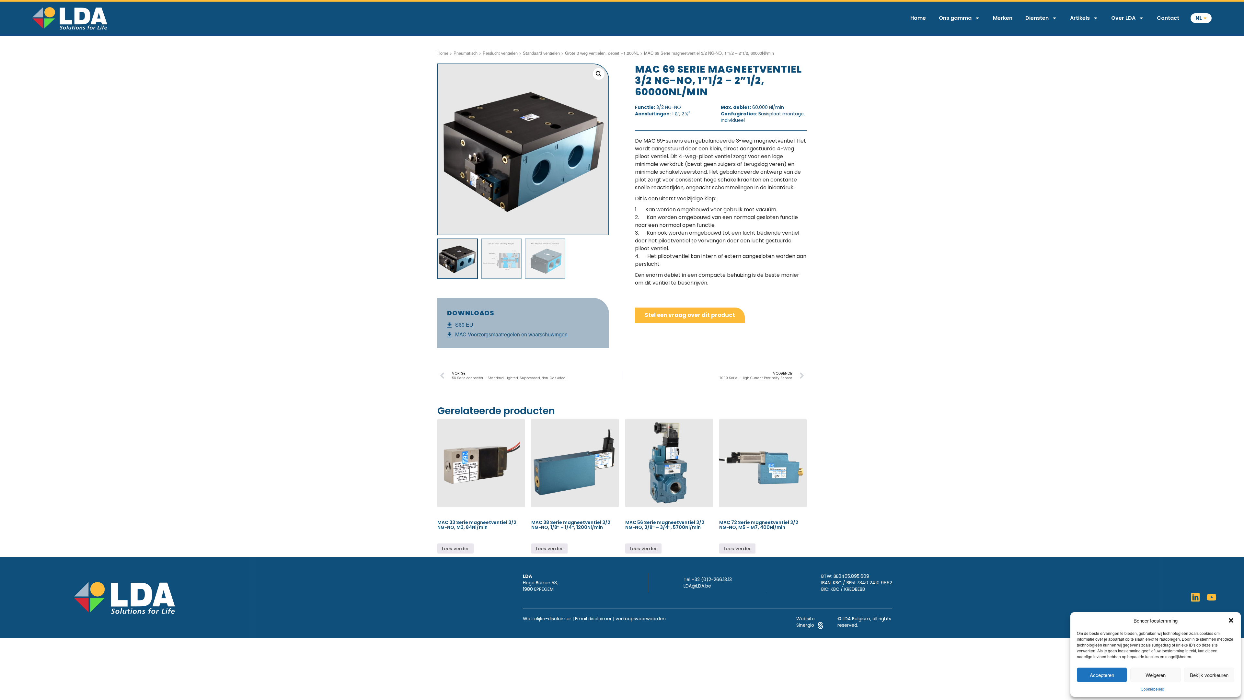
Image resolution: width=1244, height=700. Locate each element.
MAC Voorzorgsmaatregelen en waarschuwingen (511, 334)
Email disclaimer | (594, 618)
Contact (1168, 18)
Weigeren (1156, 674)
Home (918, 18)
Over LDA (1123, 18)
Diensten (1037, 18)
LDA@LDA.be (697, 586)
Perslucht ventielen (500, 53)
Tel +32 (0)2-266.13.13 (708, 579)
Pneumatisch (466, 53)
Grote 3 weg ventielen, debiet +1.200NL (602, 53)
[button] (1231, 620)
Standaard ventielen (541, 53)
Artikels (1080, 18)
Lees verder (455, 548)
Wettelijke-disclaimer (547, 618)
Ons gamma (955, 18)
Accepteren (1102, 674)
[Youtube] (1212, 597)
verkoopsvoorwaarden (641, 618)
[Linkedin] (1195, 597)
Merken (1002, 18)
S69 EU (464, 324)
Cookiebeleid (1152, 689)
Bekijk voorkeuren (1209, 674)
